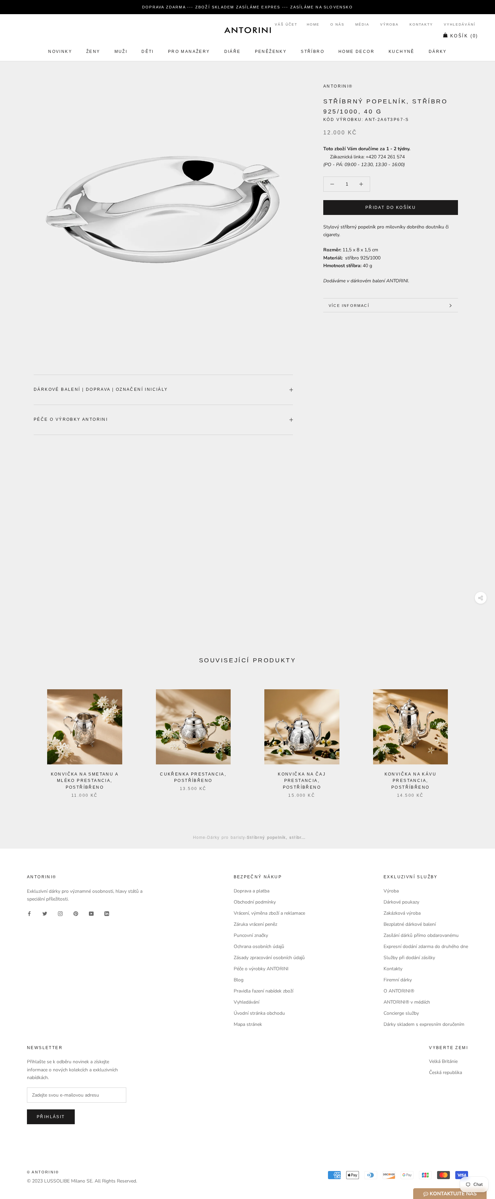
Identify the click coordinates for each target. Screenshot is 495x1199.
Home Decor (356, 51)
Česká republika (445, 1072)
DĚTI (147, 51)
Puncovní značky (251, 935)
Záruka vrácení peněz (255, 924)
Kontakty (421, 24)
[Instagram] (60, 913)
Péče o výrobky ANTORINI (71, 419)
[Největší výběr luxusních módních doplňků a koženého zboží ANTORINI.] (247, 30)
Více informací (349, 306)
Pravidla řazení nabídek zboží (263, 991)
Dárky (438, 51)
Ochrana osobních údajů (259, 946)
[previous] (21, 736)
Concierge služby (401, 1013)
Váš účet (286, 24)
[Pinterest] (75, 913)
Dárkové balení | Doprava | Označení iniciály (101, 389)
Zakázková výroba (402, 913)
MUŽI (121, 51)
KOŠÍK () (464, 35)
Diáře (232, 51)
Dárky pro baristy (226, 837)
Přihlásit (51, 1116)
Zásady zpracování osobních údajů (269, 957)
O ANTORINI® (399, 991)
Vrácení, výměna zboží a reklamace (269, 913)
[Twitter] (44, 913)
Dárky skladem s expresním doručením (424, 1024)
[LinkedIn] (106, 913)
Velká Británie (443, 1061)
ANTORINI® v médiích (407, 1002)
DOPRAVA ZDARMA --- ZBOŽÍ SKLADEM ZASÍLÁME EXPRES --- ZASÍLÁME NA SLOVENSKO (247, 7)
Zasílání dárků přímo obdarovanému (421, 935)
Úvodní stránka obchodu (259, 1013)
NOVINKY (60, 51)
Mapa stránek (248, 1024)
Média (362, 24)
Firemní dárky (398, 980)
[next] (474, 736)
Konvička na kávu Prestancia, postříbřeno (410, 781)
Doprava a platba (251, 891)
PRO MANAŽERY (189, 51)
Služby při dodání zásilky (409, 957)
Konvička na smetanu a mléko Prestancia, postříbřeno (85, 781)
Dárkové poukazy (401, 902)
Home (313, 24)
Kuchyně (402, 51)
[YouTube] (91, 913)
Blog (238, 980)
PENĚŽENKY (271, 51)
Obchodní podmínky (255, 902)
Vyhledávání (459, 24)
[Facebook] (29, 913)
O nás (337, 24)
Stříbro (312, 51)
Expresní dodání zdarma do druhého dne (426, 946)
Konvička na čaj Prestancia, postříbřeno (302, 781)
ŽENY (93, 51)
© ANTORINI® (43, 1172)
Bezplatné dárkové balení (410, 924)
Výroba (389, 24)
